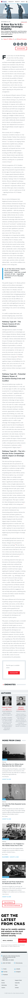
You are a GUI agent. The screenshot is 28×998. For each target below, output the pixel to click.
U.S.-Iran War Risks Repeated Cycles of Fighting (14, 804)
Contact (17, 987)
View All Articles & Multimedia (12, 905)
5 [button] (23, 504)
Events (3, 982)
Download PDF (21, 48)
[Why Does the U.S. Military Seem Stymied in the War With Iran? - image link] (14, 752)
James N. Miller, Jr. (8, 39)
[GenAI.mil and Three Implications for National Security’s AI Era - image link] (14, 869)
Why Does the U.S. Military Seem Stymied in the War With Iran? (12, 765)
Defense (4, 762)
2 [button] (11, 161)
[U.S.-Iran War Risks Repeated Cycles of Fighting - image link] (14, 792)
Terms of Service (13, 946)
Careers (3, 987)
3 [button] (17, 356)
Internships (4, 985)
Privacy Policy (4, 946)
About (2, 980)
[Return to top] (25, 995)
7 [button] (19, 556)
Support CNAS (18, 980)
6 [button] (15, 544)
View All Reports (8, 902)
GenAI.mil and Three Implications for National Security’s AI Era (13, 882)
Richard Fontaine (22, 39)
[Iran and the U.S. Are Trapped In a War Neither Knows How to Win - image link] (14, 831)
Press (16, 985)
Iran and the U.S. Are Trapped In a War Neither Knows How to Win (13, 844)
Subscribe (22, 940)
